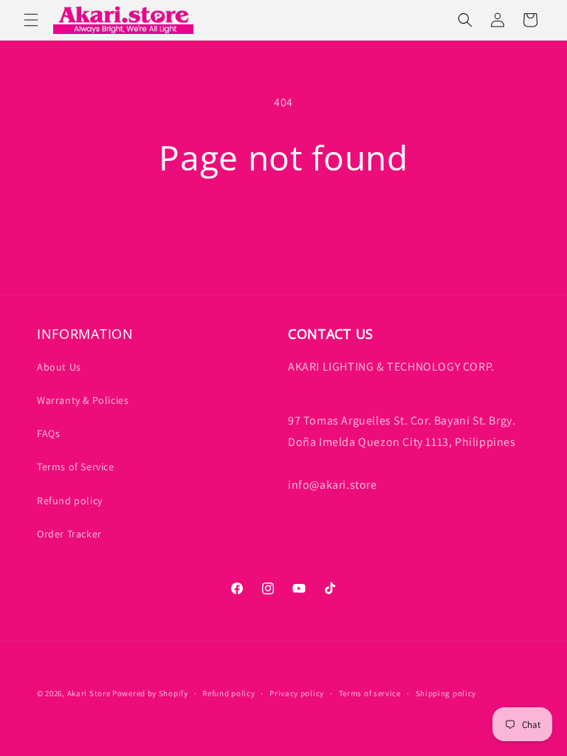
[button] (31, 20)
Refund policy (70, 500)
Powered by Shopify (150, 693)
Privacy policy (296, 693)
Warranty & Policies (82, 400)
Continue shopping (284, 225)
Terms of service (370, 693)
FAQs (48, 433)
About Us (59, 367)
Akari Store (89, 693)
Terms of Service (75, 466)
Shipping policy (446, 693)
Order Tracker (69, 533)
